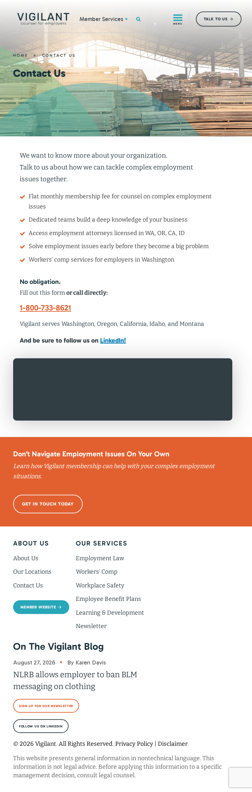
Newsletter (91, 626)
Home (20, 55)
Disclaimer (173, 743)
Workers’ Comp (96, 571)
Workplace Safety (100, 585)
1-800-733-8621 (45, 307)
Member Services (101, 19)
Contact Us (28, 585)
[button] (126, 19)
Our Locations (32, 571)
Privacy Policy (134, 743)
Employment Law (100, 558)
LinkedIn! (113, 340)
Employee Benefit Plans (108, 599)
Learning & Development (110, 612)
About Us (25, 558)
